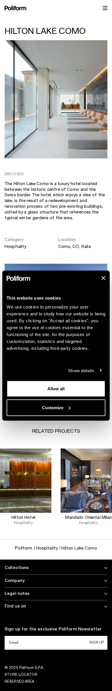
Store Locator (21, 674)
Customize (52, 407)
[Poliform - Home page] (15, 8)
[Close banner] (103, 278)
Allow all (56, 388)
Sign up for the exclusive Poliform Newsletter (53, 629)
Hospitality (15, 247)
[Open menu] (105, 8)
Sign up (96, 642)
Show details (81, 370)
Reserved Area (19, 681)
